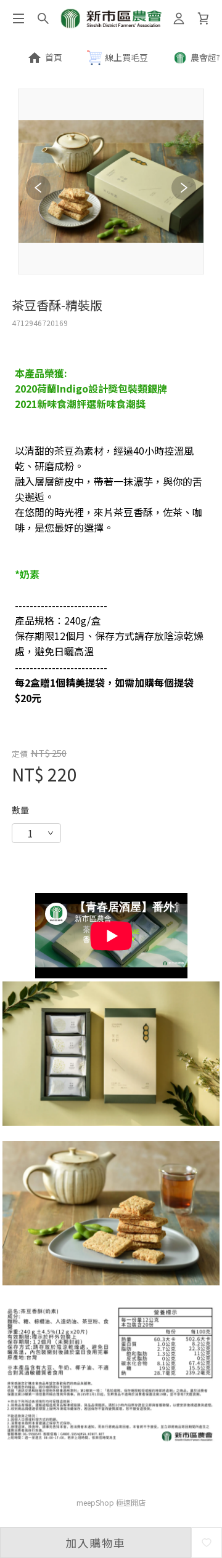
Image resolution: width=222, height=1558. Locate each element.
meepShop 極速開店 (111, 1502)
